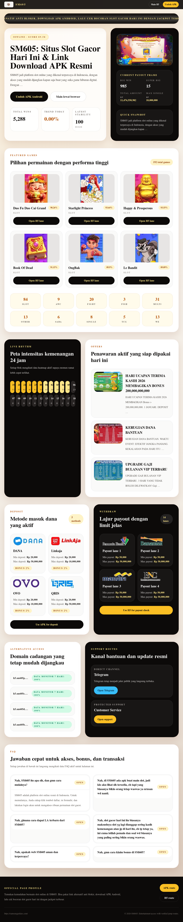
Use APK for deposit (47, 624)
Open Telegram (106, 690)
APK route (169, 888)
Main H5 (155, 4)
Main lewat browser (68, 96)
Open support (105, 719)
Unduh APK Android (29, 96)
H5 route (169, 898)
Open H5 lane (36, 221)
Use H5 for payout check (136, 610)
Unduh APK (171, 4)
